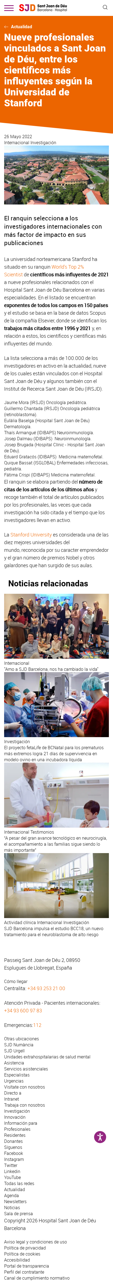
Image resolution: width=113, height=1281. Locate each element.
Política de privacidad (25, 1248)
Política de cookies (22, 1254)
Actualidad (21, 26)
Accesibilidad (17, 1260)
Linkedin (12, 1171)
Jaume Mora (16, 402)
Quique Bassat (18, 463)
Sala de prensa (18, 1214)
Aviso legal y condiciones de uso (35, 1242)
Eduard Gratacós (20, 457)
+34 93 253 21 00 (46, 988)
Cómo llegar (15, 981)
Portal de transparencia (26, 1266)
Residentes (15, 1135)
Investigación (43, 143)
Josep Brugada (18, 445)
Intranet (11, 1099)
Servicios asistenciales (26, 1069)
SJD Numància (18, 1045)
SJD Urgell (14, 1051)
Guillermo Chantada (23, 408)
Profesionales (17, 1129)
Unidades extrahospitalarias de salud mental (47, 1057)
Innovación (15, 1117)
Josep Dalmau (18, 439)
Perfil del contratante (24, 1272)
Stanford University (31, 534)
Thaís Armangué (20, 433)
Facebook (13, 1153)
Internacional (17, 143)
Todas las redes (19, 1183)
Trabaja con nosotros (24, 1105)
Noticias (12, 1208)
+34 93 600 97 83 (23, 1010)
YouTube (12, 1177)
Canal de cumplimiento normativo (37, 1278)
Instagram (14, 1159)
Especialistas (17, 1075)
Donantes (13, 1141)
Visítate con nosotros (24, 1087)
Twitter (10, 1165)
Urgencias (14, 1081)
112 (37, 1025)
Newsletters (15, 1201)
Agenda (11, 1195)
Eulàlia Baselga (19, 420)
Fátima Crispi (17, 475)
